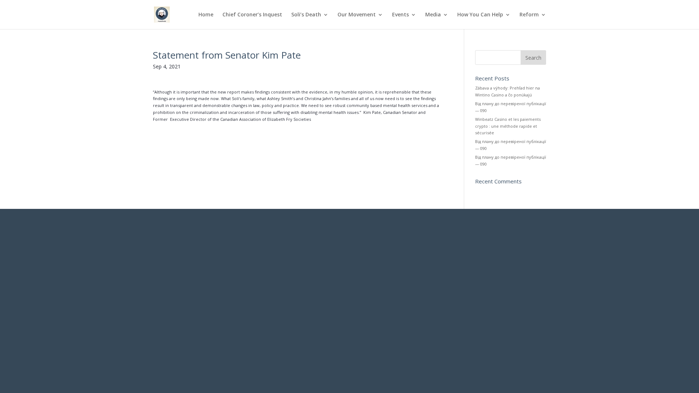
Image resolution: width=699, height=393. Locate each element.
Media (433, 15)
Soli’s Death (306, 15)
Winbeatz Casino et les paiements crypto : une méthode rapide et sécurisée (508, 125)
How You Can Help (480, 15)
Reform (529, 15)
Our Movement (356, 15)
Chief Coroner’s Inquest (252, 15)
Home (205, 15)
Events (400, 15)
